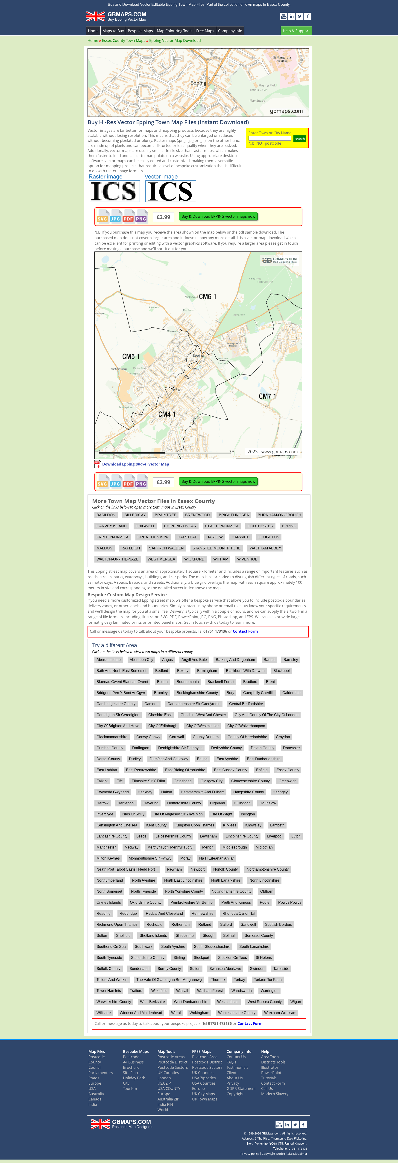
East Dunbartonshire (264, 759)
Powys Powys (289, 902)
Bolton (162, 682)
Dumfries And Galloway (169, 759)
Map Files (96, 1051)
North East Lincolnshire (183, 880)
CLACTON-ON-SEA (222, 526)
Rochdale (154, 924)
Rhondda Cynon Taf (238, 913)
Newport (198, 869)
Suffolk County (108, 969)
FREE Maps (201, 1051)
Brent (270, 682)
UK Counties (168, 1073)
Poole (264, 902)
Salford (226, 924)
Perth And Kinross (236, 902)
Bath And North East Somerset (121, 671)
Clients (232, 1073)
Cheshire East (160, 715)
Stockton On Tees (232, 958)
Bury (230, 693)
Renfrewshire (203, 913)
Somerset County (259, 935)
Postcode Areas (171, 1057)
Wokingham (199, 1013)
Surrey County (169, 969)
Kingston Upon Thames (195, 825)
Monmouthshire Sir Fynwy (150, 858)
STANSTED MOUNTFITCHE (217, 548)
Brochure (131, 1067)
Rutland (204, 924)
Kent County (156, 825)
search (300, 139)
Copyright (235, 1094)
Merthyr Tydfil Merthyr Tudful (170, 847)
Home (93, 30)
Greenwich (287, 781)
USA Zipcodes (204, 1078)
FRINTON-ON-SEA (113, 537)
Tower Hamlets (109, 991)
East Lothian (107, 770)
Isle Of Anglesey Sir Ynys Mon (178, 814)
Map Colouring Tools (174, 30)
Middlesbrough (234, 847)
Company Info (230, 30)
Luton (296, 836)
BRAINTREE (165, 515)
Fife (120, 781)
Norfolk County (225, 869)
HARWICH (241, 537)
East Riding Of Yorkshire (185, 770)
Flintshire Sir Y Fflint (148, 781)
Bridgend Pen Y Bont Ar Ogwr (121, 693)
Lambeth (277, 825)
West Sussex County (265, 1002)
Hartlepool (126, 803)
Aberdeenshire (109, 660)
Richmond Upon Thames (117, 924)
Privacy (233, 1083)
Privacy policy (249, 1154)
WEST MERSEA (161, 559)
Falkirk (102, 781)
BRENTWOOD (197, 515)
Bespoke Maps (140, 30)
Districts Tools (273, 1062)
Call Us (267, 1088)
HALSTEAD (188, 537)
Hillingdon (242, 803)
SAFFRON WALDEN (166, 548)
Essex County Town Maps (123, 40)
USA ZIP (164, 1083)
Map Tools (166, 1051)
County (94, 1062)
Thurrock (218, 980)
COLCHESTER (260, 526)
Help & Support (296, 30)
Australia (96, 1094)
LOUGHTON (268, 537)
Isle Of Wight (221, 814)
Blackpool (281, 671)
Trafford (136, 991)
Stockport (201, 958)
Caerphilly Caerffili (258, 693)
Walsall (182, 991)
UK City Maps (203, 1094)
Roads (93, 1078)
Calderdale (291, 693)
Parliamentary (100, 1073)
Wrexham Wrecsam (280, 1013)
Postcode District (172, 1062)
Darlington (140, 748)
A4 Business (133, 1062)
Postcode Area (204, 1057)
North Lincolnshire (264, 880)
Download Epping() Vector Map (135, 464)
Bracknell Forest (221, 682)
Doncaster (291, 748)
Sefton (102, 935)
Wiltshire (104, 1013)
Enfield (262, 770)
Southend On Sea (111, 947)
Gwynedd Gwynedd (113, 792)
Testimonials (237, 1067)
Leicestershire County (173, 836)
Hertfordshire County (184, 803)
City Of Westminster (202, 726)
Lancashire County (112, 836)
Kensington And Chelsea (117, 825)
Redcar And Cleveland (164, 913)
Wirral (176, 1013)
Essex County (287, 770)
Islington (248, 814)
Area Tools (270, 1057)
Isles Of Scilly (133, 814)
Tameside (281, 969)
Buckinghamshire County (197, 693)
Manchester (106, 847)
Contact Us (236, 1057)
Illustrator (269, 1067)
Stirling (179, 958)
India (92, 1104)
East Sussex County (230, 770)
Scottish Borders (278, 924)
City (126, 1083)
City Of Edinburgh (162, 726)
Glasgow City (211, 781)
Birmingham (207, 671)
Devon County (262, 748)
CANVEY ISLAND (112, 526)
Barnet (269, 660)
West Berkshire (152, 1002)
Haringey (280, 792)
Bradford (250, 682)
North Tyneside (143, 891)
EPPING (289, 526)
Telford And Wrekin (112, 980)
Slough (208, 935)
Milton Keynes (108, 858)
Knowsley (253, 825)
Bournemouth (188, 682)
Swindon (257, 969)
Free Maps (205, 30)
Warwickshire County (114, 1002)
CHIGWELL (145, 526)
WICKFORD (194, 559)
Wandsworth (241, 991)
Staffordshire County (147, 958)
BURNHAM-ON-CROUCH (279, 515)
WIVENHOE (247, 559)
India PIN (165, 1104)
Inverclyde (105, 814)
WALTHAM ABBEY (265, 548)
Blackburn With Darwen (245, 671)
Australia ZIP (168, 1099)
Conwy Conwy (148, 737)
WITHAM (220, 559)
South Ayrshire (173, 947)
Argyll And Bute (194, 660)
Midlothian (264, 847)
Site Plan (130, 1073)
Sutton (195, 969)
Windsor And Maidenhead (141, 1013)
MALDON (104, 548)
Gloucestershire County (250, 781)
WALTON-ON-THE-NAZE (118, 559)
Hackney (145, 792)
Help (265, 1051)
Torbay (239, 980)
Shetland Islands (153, 935)
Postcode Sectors (173, 1067)
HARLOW (214, 537)
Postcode (96, 1057)
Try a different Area (114, 645)
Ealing (202, 759)
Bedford (161, 671)
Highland (217, 803)
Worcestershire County (236, 1013)
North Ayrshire (143, 880)
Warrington (269, 991)
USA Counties (204, 1083)
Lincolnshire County (242, 836)
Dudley (135, 759)
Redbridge (128, 913)
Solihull (229, 935)
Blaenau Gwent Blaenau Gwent (122, 682)
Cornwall (176, 737)
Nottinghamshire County (231, 891)
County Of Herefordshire (247, 737)
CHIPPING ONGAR (180, 526)
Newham (174, 869)
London (164, 1078)
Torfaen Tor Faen (268, 980)
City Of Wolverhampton (246, 726)
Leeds (141, 836)
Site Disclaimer (297, 1154)
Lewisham (208, 836)
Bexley (182, 671)
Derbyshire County (226, 748)
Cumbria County (110, 748)
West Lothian (228, 1002)
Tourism (130, 1088)
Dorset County (108, 759)
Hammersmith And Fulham (202, 792)
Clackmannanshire (112, 737)
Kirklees (229, 825)
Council (94, 1067)
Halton (166, 792)
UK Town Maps (204, 1099)
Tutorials (269, 1078)
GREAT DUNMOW (153, 537)
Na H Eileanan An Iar (216, 858)
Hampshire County (248, 792)
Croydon (283, 737)
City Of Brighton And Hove (118, 726)
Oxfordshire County (145, 902)
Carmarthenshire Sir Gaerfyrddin (193, 704)
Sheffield (123, 935)
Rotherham (180, 924)
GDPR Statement (241, 1088)
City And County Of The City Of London (266, 715)
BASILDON (106, 515)
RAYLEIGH (130, 548)
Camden (151, 704)
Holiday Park (134, 1078)
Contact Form (245, 631)
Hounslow (268, 803)
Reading (104, 913)
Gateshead (183, 781)
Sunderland (139, 969)
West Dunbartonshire (191, 1002)
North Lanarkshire (225, 880)
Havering (150, 803)
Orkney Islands (109, 902)
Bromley (161, 693)
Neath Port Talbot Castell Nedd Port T (127, 869)
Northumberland (110, 880)
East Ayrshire (227, 759)
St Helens (264, 958)
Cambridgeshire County (116, 704)
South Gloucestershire (212, 947)
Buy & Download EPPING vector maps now (218, 216)
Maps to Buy (113, 30)
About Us (235, 1078)
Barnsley (291, 660)
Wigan (295, 1002)
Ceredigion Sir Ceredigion (118, 715)
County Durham (206, 737)
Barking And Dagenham (235, 660)
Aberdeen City (141, 660)
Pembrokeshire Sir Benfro (191, 902)
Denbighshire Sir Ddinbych (180, 748)
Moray (185, 858)
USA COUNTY (169, 1088)
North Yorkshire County (184, 891)
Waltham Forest (210, 991)
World (163, 1110)
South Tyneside (109, 958)
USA (92, 1088)
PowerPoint (271, 1073)
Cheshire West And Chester (203, 715)
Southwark (143, 947)
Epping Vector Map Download (175, 40)
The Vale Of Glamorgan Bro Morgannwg (169, 980)
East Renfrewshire (141, 770)
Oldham (266, 891)
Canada (95, 1099)
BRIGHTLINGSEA (234, 515)
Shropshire (185, 935)
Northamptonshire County (268, 869)
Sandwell (248, 924)
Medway (131, 847)
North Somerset (109, 891)
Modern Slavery (274, 1094)
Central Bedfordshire (246, 704)
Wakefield (159, 991)
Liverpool (274, 836)
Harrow (102, 803)
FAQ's (231, 1062)
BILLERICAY (135, 515)
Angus (167, 660)
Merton (208, 847)
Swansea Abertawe (225, 969)
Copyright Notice (273, 1154)
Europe (94, 1083)
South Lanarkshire (254, 947)
